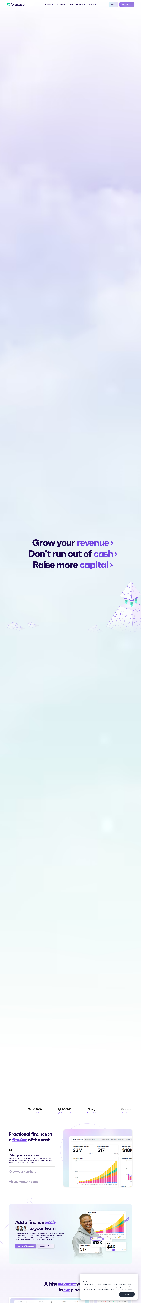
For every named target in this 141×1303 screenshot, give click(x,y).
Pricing (71, 4)
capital (93, 565)
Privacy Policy (120, 1289)
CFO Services (60, 4)
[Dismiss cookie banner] (134, 1277)
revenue (93, 542)
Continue (127, 1294)
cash (103, 553)
